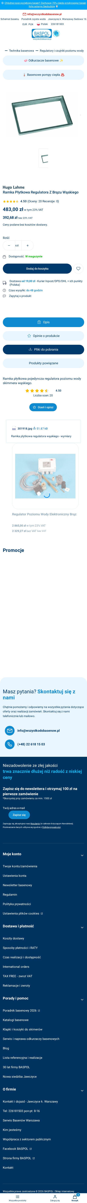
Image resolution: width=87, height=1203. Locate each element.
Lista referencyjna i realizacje (22, 1058)
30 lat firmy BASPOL (16, 1067)
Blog (6, 1048)
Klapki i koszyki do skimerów (22, 1029)
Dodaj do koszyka (37, 268)
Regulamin (10, 894)
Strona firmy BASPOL (17, 1158)
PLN (31, 24)
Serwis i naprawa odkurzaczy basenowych (31, 1039)
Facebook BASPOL (16, 1149)
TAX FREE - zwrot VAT (17, 976)
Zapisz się (19, 814)
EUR (24, 24)
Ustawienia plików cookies (21, 913)
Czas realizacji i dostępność (22, 957)
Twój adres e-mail (14, 808)
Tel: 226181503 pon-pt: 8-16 (21, 1111)
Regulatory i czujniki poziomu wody (62, 50)
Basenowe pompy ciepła (43, 75)
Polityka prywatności (17, 904)
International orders (16, 967)
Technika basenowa (21, 50)
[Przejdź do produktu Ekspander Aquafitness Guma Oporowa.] (43, 588)
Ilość (6, 238)
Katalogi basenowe (16, 1020)
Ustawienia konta (14, 876)
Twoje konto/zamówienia (20, 866)
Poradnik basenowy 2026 (20, 1010)
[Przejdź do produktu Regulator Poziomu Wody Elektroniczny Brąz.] (45, 476)
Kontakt (8, 1167)
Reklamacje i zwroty (16, 985)
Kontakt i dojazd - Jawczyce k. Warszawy (30, 1101)
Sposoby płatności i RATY (20, 948)
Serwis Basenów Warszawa (21, 1120)
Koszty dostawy (13, 938)
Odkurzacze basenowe (44, 60)
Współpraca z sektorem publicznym (27, 1139)
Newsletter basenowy (17, 885)
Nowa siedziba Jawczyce (20, 1076)
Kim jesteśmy (12, 1130)
